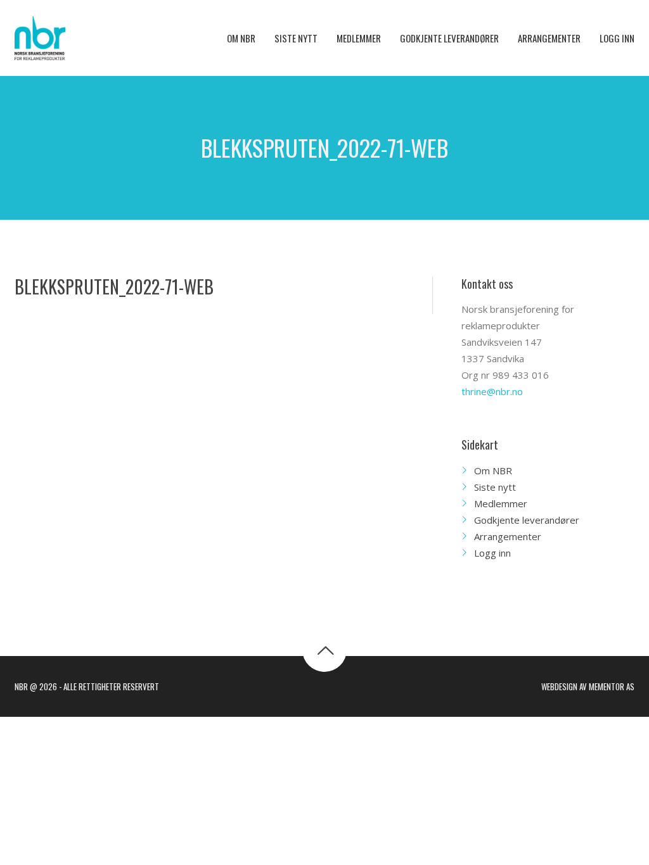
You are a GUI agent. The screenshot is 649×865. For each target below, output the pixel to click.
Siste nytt (495, 487)
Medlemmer (500, 503)
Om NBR (493, 470)
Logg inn (492, 552)
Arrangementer (507, 536)
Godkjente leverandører (526, 520)
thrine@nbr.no (492, 391)
